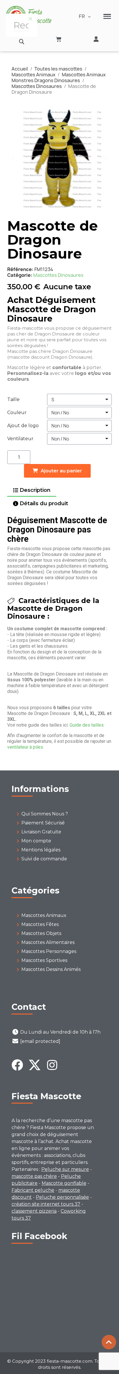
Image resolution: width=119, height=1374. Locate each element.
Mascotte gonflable (64, 1183)
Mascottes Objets (41, 933)
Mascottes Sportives (44, 960)
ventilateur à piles (25, 747)
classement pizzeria (34, 1211)
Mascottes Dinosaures (58, 275)
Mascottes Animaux (43, 915)
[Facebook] (17, 1065)
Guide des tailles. (87, 725)
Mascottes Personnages (48, 951)
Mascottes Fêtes (40, 924)
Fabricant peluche (33, 1190)
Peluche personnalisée (62, 1197)
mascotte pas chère (34, 1176)
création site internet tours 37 (46, 1204)
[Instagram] (52, 1065)
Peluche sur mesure (65, 1169)
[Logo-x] (34, 1065)
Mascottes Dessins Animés (51, 969)
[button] (21, 41)
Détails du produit (44, 503)
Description (35, 490)
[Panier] (58, 39)
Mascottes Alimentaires (48, 942)
